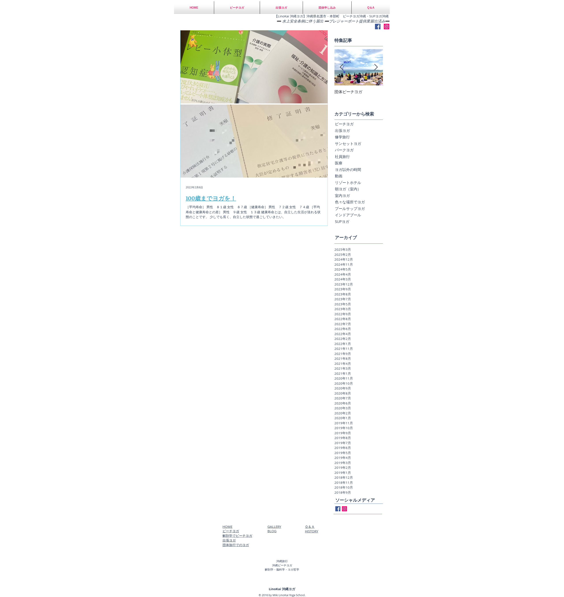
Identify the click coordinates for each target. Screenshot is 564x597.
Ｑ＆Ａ (310, 526)
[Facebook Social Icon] (377, 26)
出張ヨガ (229, 540)
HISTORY (311, 531)
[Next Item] (376, 67)
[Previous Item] (341, 67)
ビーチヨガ (231, 531)
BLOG (271, 531)
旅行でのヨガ (239, 545)
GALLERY (274, 526)
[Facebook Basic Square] (337, 508)
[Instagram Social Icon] (386, 26)
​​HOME (227, 526)
